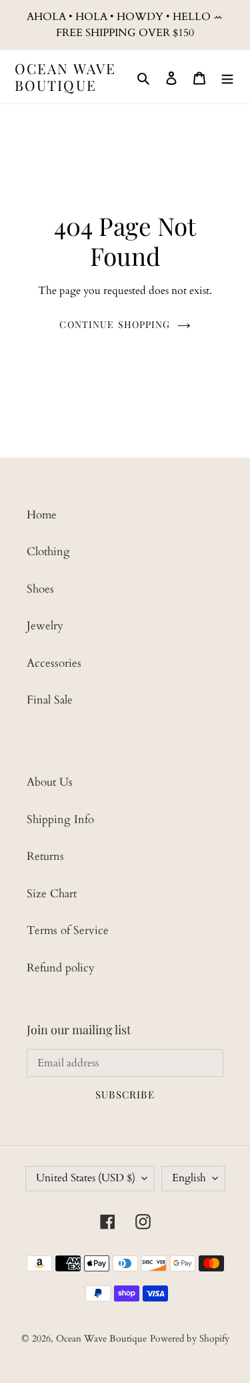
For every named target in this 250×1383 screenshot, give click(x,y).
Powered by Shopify (189, 1338)
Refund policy (61, 967)
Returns (45, 856)
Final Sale (50, 700)
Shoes (40, 589)
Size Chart (52, 893)
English (189, 1178)
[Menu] (227, 76)
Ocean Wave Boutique (65, 77)
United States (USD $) (85, 1178)
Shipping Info (60, 819)
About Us (50, 782)
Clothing (48, 551)
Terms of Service (68, 930)
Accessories (54, 663)
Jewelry (45, 625)
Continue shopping (114, 324)
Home (42, 514)
